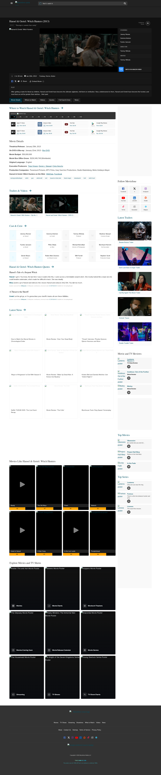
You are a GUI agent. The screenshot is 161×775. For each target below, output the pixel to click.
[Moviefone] (23, 3)
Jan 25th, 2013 (31, 76)
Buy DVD (46, 150)
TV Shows (63, 722)
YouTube (123, 200)
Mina (11, 283)
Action (53, 76)
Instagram (145, 191)
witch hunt (92, 178)
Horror (48, 76)
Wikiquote (23, 285)
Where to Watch (34, 108)
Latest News (15, 310)
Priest (66, 505)
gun (32, 178)
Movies (56, 722)
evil (46, 178)
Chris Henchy (57, 166)
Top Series (123, 477)
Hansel (11, 277)
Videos (98, 722)
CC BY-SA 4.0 (53, 285)
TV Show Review (132, 363)
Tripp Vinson (33, 166)
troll (85, 178)
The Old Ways (42, 505)
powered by (13, 113)
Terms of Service (84, 730)
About (60, 730)
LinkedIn (134, 200)
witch (26, 178)
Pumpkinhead (95, 551)
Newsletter (134, 209)
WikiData (49, 174)
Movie (12, 25)
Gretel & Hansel (16, 551)
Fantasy (42, 76)
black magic (67, 178)
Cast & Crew (16, 226)
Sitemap (75, 730)
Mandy (13, 505)
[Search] (125, 3)
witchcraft (39, 178)
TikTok (123, 209)
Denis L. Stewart (45, 166)
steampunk (77, 178)
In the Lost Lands (69, 551)
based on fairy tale (55, 178)
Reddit (18, 81)
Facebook (12, 81)
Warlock (93, 505)
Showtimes (79, 722)
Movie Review (131, 374)
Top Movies (124, 435)
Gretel (11, 296)
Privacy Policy (96, 730)
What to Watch (89, 722)
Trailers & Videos (18, 190)
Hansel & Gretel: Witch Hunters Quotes (29, 266)
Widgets (146, 209)
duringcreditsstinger (16, 178)
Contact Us (67, 730)
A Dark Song (41, 551)
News (104, 722)
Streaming (71, 722)
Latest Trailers (125, 217)
